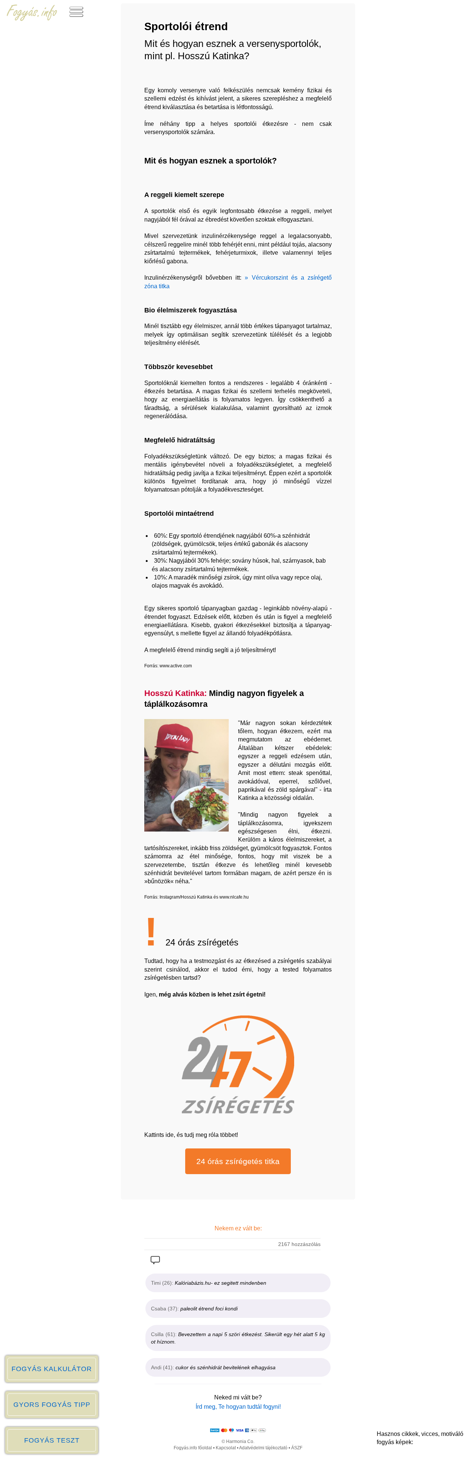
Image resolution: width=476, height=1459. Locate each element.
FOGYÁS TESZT (52, 1440)
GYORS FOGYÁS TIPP (51, 1404)
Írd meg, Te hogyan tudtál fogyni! (238, 1407)
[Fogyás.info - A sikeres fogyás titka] (32, 19)
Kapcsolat (226, 1447)
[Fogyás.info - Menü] (76, 19)
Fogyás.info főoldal (193, 1447)
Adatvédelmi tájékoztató (263, 1447)
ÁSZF (296, 1447)
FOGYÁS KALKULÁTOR (52, 1369)
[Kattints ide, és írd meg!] (155, 1262)
